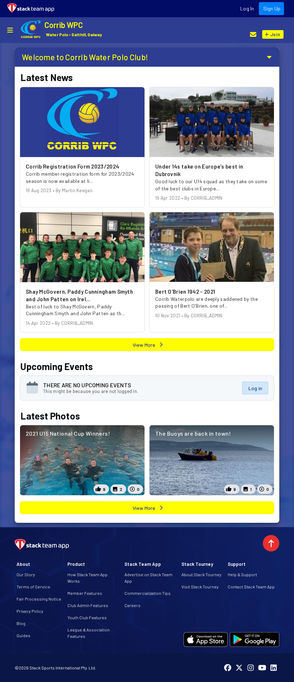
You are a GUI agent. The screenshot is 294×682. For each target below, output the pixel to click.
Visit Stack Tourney (200, 586)
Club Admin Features (87, 605)
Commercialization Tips (147, 593)
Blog (20, 623)
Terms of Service (33, 586)
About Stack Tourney (201, 574)
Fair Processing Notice (38, 598)
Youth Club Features (87, 617)
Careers (132, 605)
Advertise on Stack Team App (148, 577)
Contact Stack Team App (251, 586)
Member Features (84, 593)
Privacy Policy (29, 611)
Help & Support (242, 574)
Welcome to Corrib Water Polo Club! (85, 57)
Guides (23, 635)
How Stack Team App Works (87, 577)
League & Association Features (88, 633)
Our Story (25, 574)
